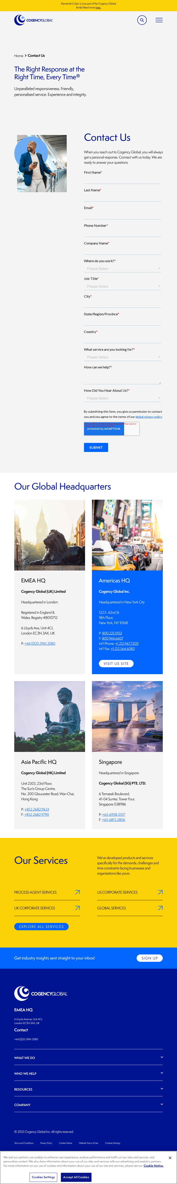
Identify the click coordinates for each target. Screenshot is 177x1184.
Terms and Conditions (23, 1143)
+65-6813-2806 (113, 819)
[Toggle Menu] (159, 20)
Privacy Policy (46, 1143)
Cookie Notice (65, 1143)
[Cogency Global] (33, 20)
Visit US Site (116, 663)
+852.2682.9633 (36, 809)
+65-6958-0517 (113, 814)
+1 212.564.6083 (123, 648)
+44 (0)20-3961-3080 (26, 1039)
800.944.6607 (112, 638)
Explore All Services (41, 926)
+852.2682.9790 (36, 814)
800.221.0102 (112, 633)
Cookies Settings (112, 1142)
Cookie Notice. (154, 1166)
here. (98, 7)
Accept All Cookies (76, 1177)
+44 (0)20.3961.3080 (39, 643)
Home (18, 55)
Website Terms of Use (88, 1143)
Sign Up (150, 958)
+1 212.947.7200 (126, 643)
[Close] (170, 1158)
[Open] (142, 20)
